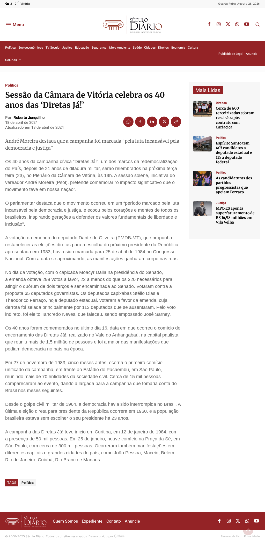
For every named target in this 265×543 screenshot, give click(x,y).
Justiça (221, 202)
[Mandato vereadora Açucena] (202, 109)
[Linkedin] (152, 122)
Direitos (221, 102)
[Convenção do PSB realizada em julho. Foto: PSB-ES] (202, 178)
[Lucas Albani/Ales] (202, 143)
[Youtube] (246, 24)
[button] (257, 24)
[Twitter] (228, 24)
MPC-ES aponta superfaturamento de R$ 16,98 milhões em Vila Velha (235, 215)
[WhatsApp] (237, 24)
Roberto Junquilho (29, 117)
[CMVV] (202, 209)
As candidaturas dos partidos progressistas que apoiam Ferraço (234, 185)
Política (11, 85)
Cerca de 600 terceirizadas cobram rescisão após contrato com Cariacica (235, 117)
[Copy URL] (176, 122)
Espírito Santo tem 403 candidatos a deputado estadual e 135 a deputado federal (234, 152)
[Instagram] (218, 24)
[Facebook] (209, 24)
